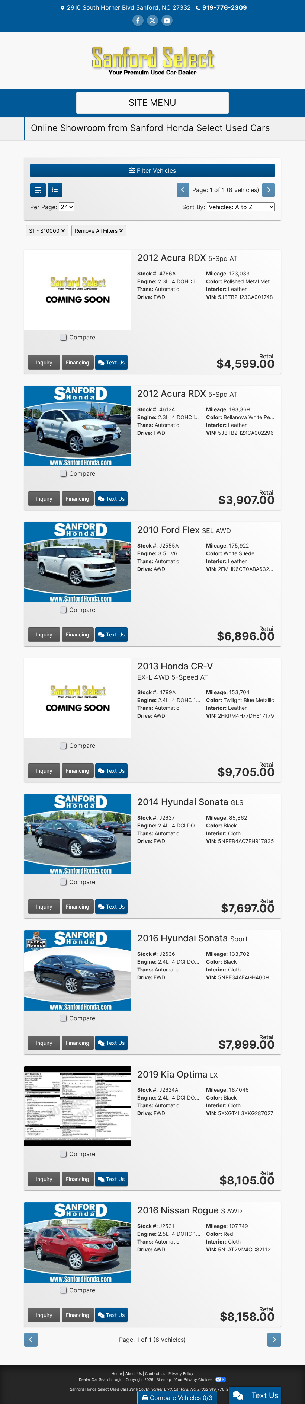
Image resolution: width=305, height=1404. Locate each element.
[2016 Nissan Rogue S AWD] (77, 1241)
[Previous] (183, 190)
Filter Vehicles (155, 170)
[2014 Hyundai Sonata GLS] (77, 833)
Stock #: (147, 273)
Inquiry (44, 362)
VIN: (211, 297)
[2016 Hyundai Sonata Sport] (77, 969)
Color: (214, 281)
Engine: (147, 281)
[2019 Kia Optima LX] (77, 1106)
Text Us (115, 362)
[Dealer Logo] (152, 59)
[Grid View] (38, 190)
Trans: (145, 289)
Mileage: (217, 273)
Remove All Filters (97, 230)
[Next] (268, 190)
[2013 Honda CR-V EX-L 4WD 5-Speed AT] (77, 697)
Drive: (144, 297)
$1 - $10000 (45, 230)
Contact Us (155, 1373)
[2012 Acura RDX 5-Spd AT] (77, 289)
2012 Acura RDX (187, 257)
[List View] (55, 190)
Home (117, 1373)
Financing (77, 362)
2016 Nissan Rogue (189, 1210)
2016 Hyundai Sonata (192, 938)
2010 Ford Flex (184, 529)
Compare (82, 337)
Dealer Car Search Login (100, 1379)
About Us (133, 1373)
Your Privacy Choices (194, 1379)
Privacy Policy (180, 1373)
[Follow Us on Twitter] (152, 20)
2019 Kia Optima (177, 1074)
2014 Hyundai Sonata (190, 802)
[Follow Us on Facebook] (138, 20)
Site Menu (152, 102)
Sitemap (164, 1379)
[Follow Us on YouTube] (167, 20)
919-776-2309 (224, 7)
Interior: (216, 289)
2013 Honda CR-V (175, 671)
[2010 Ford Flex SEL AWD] (77, 561)
